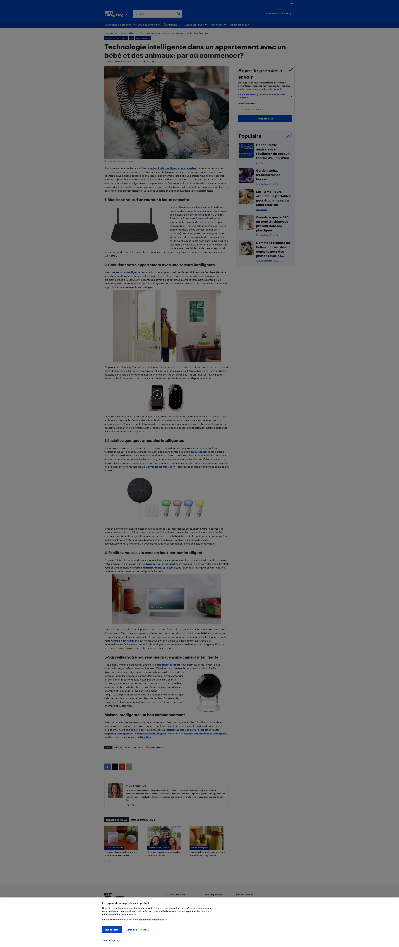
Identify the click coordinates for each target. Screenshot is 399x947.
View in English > (111, 940)
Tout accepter (112, 929)
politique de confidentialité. (153, 919)
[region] (199, 922)
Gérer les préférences (137, 929)
